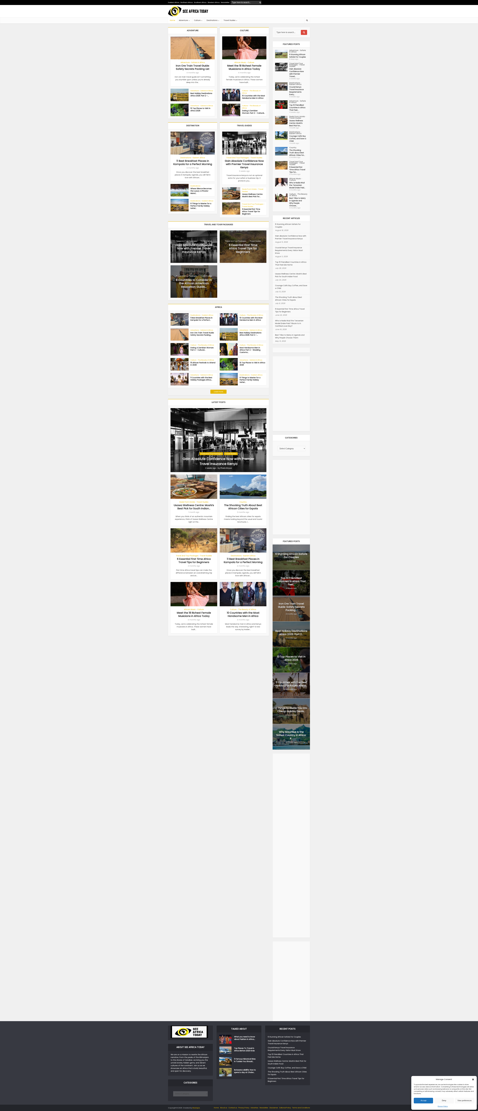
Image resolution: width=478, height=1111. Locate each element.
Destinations (212, 20)
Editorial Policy (285, 1108)
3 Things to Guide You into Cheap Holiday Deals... (291, 709)
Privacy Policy (443, 1106)
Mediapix (196, 1108)
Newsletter (264, 1108)
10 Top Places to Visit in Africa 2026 (200, 109)
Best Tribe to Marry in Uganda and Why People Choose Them (289, 336)
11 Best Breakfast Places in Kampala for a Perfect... (201, 319)
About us (223, 1108)
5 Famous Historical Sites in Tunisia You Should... (245, 1060)
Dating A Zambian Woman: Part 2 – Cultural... (253, 111)
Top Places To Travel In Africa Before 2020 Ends (244, 1049)
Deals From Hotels (249, 189)
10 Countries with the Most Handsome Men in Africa (253, 96)
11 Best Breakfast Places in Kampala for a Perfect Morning (192, 162)
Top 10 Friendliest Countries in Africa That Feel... (297, 107)
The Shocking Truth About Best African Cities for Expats (243, 506)
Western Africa (214, 2)
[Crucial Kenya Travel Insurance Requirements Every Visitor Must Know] (282, 86)
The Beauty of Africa (251, 91)
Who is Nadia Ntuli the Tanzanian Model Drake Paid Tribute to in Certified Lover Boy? (289, 323)
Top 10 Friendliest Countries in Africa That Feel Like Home (290, 263)
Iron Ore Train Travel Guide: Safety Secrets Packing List (192, 67)
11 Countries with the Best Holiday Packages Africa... (201, 378)
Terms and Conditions (301, 1108)
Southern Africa (200, 2)
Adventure (183, 20)
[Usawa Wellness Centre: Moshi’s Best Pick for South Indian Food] (282, 120)
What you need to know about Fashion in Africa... (244, 1037)
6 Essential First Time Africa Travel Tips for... (297, 169)
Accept (423, 1100)
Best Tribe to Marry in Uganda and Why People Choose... (297, 202)
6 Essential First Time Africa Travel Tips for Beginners (251, 211)
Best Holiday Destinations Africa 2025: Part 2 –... (201, 94)
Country (243, 502)
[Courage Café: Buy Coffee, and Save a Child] (282, 135)
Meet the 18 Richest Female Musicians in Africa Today (244, 67)
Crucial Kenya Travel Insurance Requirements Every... (296, 91)
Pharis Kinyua (226, 468)
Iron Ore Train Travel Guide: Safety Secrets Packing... (202, 333)
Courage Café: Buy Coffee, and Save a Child (297, 138)
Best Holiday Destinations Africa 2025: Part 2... (291, 632)
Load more (218, 391)
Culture (197, 20)
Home (172, 20)
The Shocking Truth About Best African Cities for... (297, 152)
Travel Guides (229, 20)
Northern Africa (186, 2)
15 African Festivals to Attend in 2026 (202, 363)
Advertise (254, 1108)
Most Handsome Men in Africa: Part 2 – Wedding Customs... (250, 350)
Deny (444, 1100)
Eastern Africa (173, 2)
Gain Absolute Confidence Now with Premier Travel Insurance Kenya (244, 164)
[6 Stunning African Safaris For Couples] (282, 54)
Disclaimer (273, 1108)
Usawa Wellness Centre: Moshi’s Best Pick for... (252, 195)
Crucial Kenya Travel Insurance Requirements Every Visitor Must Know (289, 250)
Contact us (232, 1108)
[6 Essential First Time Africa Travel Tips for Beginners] (282, 165)
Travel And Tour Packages (237, 157)
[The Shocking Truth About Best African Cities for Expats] (282, 151)
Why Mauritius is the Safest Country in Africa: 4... (291, 735)
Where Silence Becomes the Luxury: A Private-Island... (201, 191)
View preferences (464, 1100)
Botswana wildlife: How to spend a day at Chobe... (245, 1071)
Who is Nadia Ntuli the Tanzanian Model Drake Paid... (297, 185)
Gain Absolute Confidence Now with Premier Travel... (296, 73)
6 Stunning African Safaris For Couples (297, 55)
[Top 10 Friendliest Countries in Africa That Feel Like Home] (282, 104)
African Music (240, 62)
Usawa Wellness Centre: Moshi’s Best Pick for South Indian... (194, 506)
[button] (473, 1079)
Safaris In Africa (198, 62)
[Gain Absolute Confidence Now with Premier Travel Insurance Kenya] (218, 440)
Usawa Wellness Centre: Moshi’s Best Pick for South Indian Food (291, 275)
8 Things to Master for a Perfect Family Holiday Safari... (200, 205)
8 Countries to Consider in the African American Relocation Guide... (194, 283)
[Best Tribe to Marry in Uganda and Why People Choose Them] (282, 197)
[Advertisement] (264, 11)
